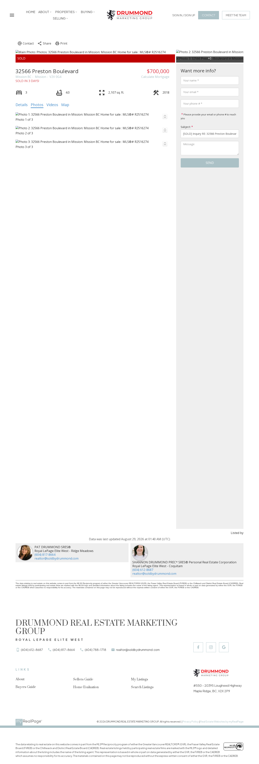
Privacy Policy (191, 721)
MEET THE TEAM (236, 15)
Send (210, 163)
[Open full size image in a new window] (164, 116)
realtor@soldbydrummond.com (56, 558)
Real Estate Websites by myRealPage (221, 721)
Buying (87, 12)
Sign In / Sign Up (183, 15)
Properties (65, 12)
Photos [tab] (37, 104)
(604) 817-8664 (45, 555)
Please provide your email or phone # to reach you (208, 116)
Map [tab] (65, 104)
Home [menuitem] (30, 12)
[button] (183, 15)
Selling (59, 18)
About (43, 12)
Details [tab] (22, 104)
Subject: (186, 127)
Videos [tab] (52, 104)
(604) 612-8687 (142, 570)
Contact (208, 15)
